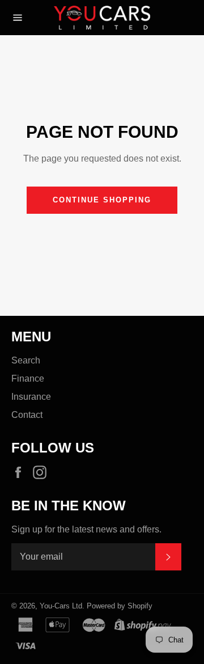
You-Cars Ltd (61, 606)
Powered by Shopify (119, 606)
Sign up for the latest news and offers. (86, 529)
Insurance (31, 396)
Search (25, 360)
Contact (26, 415)
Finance (27, 378)
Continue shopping (102, 200)
